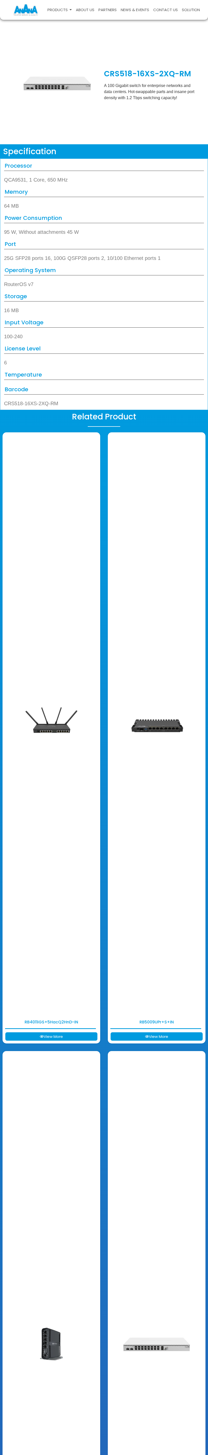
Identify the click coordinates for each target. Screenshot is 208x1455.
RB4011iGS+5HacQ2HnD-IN (51, 1022)
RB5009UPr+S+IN (157, 1022)
